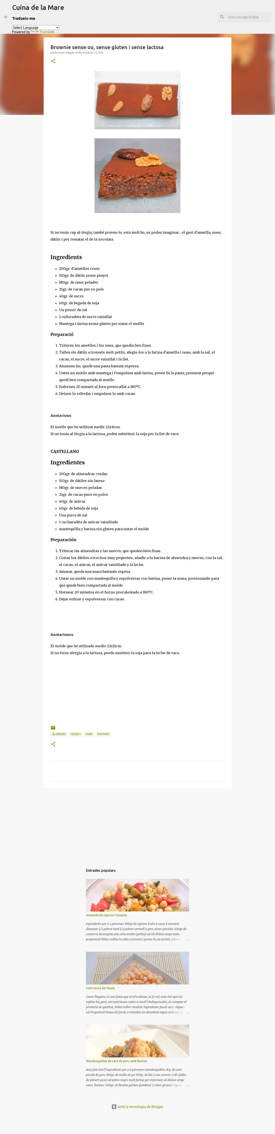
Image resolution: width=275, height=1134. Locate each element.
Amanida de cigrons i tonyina (106, 915)
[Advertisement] (137, 825)
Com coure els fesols (100, 988)
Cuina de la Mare (38, 7)
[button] (53, 61)
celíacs (76, 734)
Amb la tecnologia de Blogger (140, 1107)
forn (89, 734)
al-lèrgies (59, 734)
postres (103, 734)
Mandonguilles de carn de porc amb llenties (116, 1061)
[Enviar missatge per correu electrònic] (53, 729)
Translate (47, 32)
